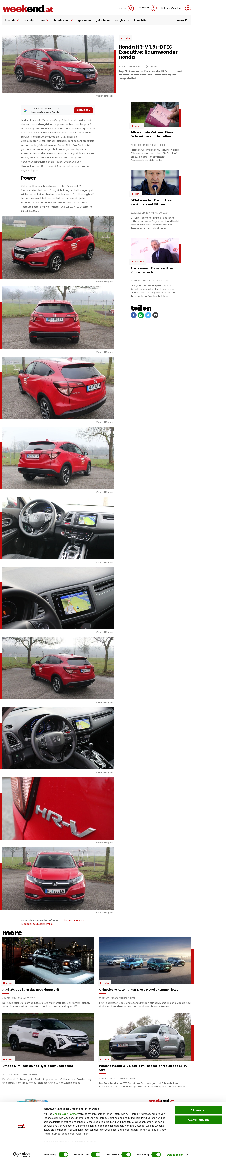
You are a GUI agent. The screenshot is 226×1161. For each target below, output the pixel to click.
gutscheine (103, 20)
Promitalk (139, 262)
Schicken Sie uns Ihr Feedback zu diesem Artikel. (52, 922)
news (42, 20)
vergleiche (122, 20)
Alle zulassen (198, 1110)
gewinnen (84, 20)
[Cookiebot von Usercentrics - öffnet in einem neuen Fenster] (21, 1154)
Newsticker (144, 7)
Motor (127, 38)
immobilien (141, 20)
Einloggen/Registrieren (172, 8)
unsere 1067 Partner (65, 1113)
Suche (122, 8)
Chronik (138, 126)
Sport (137, 194)
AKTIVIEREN (83, 110)
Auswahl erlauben (198, 1119)
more (180, 20)
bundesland (61, 20)
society (29, 20)
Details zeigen (175, 1154)
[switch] (95, 1154)
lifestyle (10, 20)
